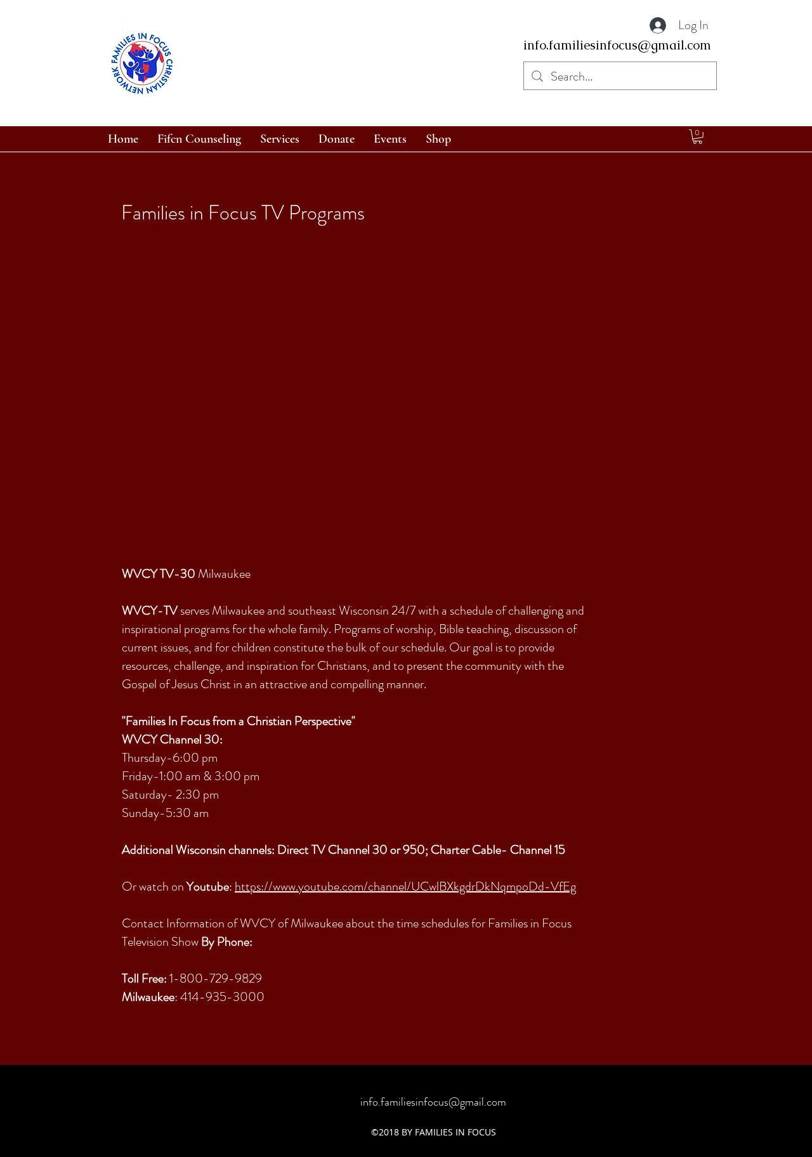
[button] (697, 136)
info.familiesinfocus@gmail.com (617, 45)
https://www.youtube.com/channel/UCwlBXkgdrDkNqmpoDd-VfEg (405, 886)
